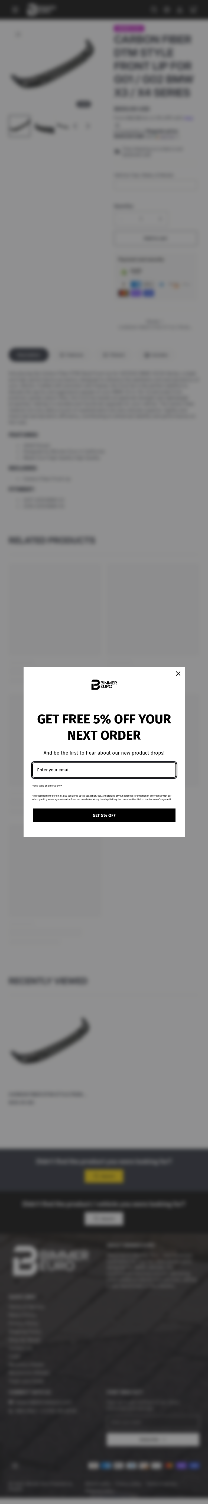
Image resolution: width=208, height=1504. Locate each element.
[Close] (178, 673)
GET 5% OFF (104, 815)
